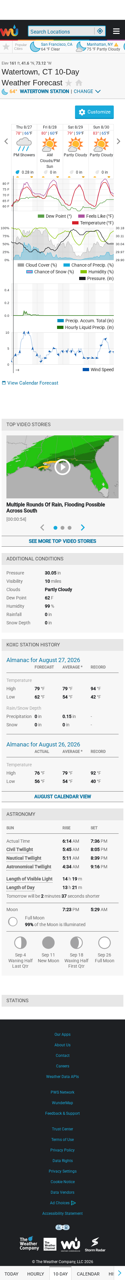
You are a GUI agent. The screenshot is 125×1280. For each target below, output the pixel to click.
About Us (62, 1045)
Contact (63, 1055)
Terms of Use (62, 1139)
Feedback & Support (62, 1113)
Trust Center (62, 1129)
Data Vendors (62, 1192)
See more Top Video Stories (62, 541)
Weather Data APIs (62, 1076)
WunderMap (62, 1103)
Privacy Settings (63, 1171)
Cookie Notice (63, 1182)
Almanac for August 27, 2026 (43, 660)
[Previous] (6, 141)
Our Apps (62, 1034)
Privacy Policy (62, 1150)
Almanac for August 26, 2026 (43, 744)
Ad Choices (60, 1203)
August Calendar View (62, 797)
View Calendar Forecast (30, 383)
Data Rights (63, 1161)
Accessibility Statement (62, 1213)
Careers (62, 1066)
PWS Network (62, 1092)
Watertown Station (39, 91)
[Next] (118, 141)
